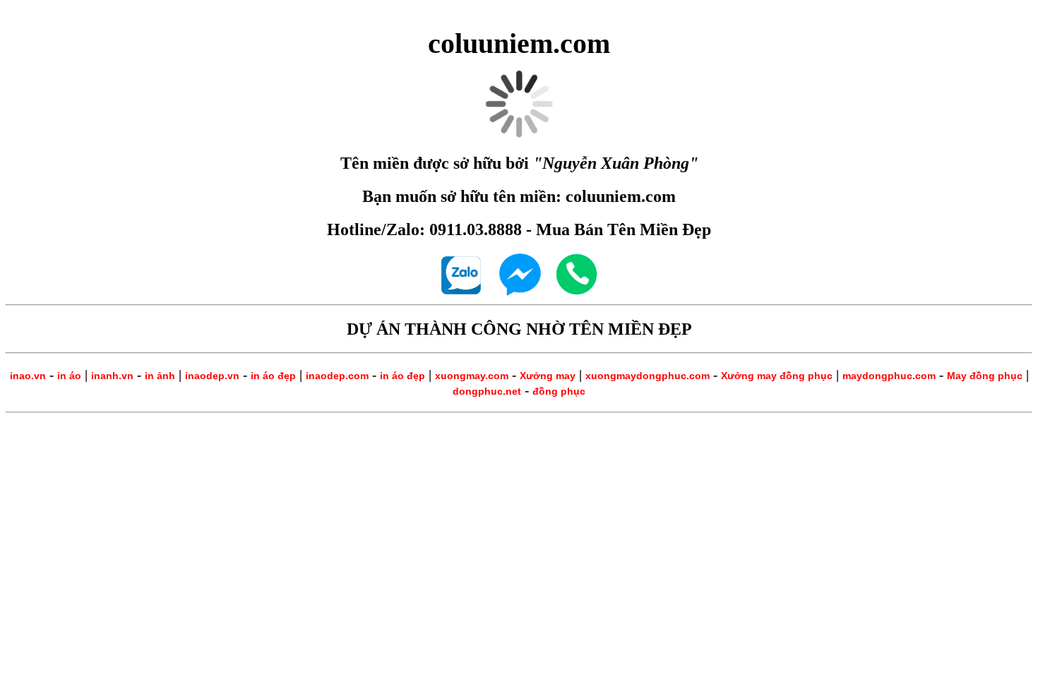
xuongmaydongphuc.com (647, 375)
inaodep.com (337, 375)
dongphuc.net (487, 391)
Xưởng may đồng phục (777, 375)
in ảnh (160, 375)
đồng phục (558, 391)
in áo (69, 375)
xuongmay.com (471, 375)
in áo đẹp (273, 375)
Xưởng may (547, 375)
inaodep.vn (212, 375)
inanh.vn (112, 375)
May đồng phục (984, 375)
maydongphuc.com (889, 375)
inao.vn (28, 375)
